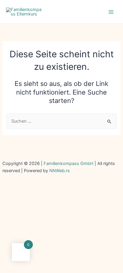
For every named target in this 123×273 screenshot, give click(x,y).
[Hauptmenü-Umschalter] (111, 12)
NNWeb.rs (59, 170)
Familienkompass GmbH (69, 163)
